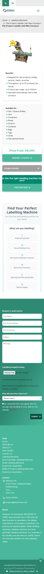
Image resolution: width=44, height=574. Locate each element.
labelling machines (19, 529)
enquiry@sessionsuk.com (16, 502)
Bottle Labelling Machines (13, 463)
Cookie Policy (19, 568)
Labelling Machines (19, 20)
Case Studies (7, 450)
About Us (6, 447)
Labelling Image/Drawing (13, 367)
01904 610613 (12, 497)
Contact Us (7, 453)
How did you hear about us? (14, 393)
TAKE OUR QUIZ (21, 187)
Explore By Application (12, 466)
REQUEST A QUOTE (20, 158)
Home (4, 20)
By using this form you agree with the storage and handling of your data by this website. (20, 407)
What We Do (7, 444)
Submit (34, 416)
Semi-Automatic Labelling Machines (17, 460)
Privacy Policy (8, 568)
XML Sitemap (30, 568)
